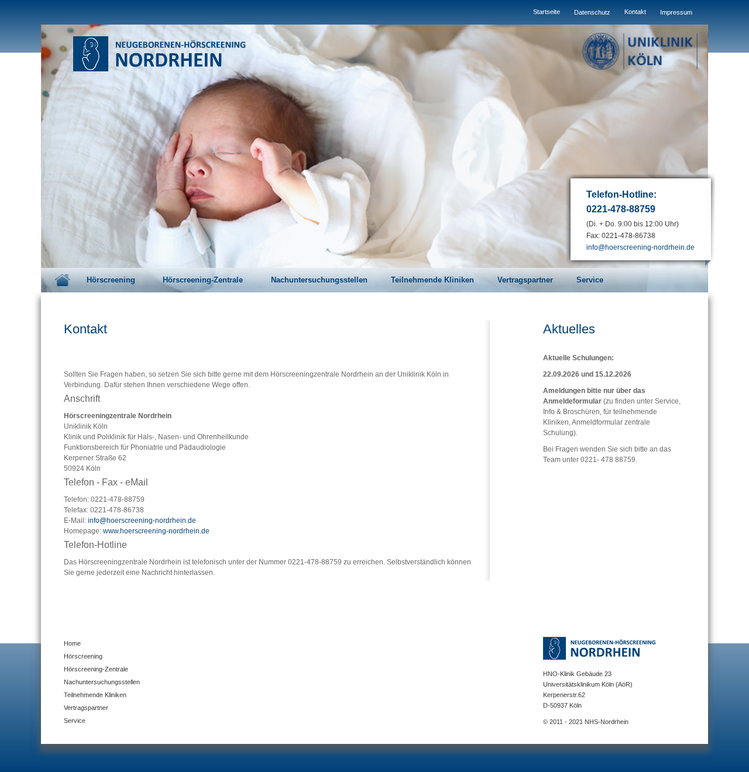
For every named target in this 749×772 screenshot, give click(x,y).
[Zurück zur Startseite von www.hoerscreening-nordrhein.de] (164, 53)
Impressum (676, 12)
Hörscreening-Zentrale (204, 279)
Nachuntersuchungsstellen (319, 279)
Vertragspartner (525, 279)
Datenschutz (592, 12)
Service (591, 279)
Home (62, 280)
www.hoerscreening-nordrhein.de (156, 531)
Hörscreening (112, 279)
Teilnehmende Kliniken (432, 279)
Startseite (546, 11)
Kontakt (635, 11)
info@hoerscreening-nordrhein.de (640, 247)
